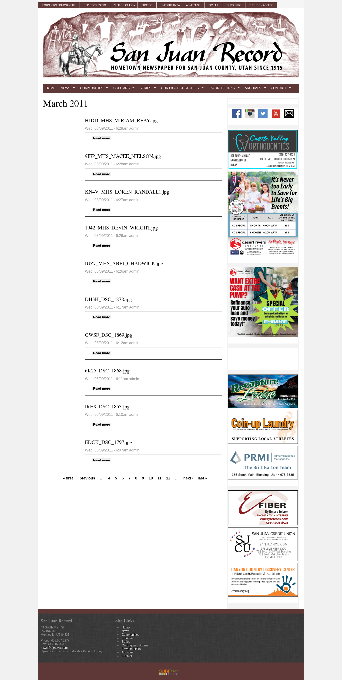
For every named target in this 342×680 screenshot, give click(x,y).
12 (168, 478)
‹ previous (86, 478)
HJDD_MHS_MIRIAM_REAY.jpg (121, 120)
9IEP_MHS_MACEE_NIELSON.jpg (123, 156)
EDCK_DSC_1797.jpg (108, 442)
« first (68, 478)
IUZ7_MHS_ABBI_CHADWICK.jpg (124, 263)
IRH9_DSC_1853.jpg (107, 406)
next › (188, 478)
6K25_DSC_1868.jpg (107, 370)
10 (151, 478)
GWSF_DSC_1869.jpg (108, 334)
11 (159, 478)
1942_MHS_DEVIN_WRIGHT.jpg (121, 227)
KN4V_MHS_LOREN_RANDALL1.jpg (127, 191)
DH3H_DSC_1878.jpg (108, 299)
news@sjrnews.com (54, 647)
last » (202, 478)
